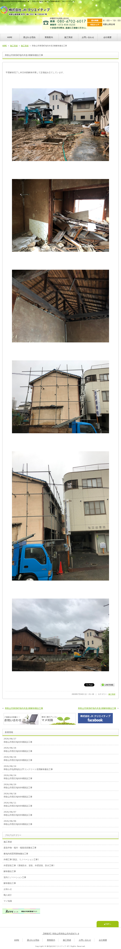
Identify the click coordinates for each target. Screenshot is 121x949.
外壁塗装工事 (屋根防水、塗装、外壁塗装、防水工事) (29, 865)
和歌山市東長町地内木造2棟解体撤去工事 (24, 708)
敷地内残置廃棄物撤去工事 (16, 853)
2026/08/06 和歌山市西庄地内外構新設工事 (18, 822)
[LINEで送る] (108, 684)
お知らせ (8, 889)
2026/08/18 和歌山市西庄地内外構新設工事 (18, 795)
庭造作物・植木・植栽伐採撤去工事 (20, 847)
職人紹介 (8, 895)
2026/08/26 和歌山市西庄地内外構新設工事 (18, 749)
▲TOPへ (107, 924)
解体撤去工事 (10, 871)
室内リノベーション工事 (15, 877)
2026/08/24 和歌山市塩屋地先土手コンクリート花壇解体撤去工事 (28, 767)
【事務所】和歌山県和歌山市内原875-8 (60, 933)
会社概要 (107, 37)
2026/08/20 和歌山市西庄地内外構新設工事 (18, 786)
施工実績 (68, 37)
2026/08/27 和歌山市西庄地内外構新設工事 (18, 740)
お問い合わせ (88, 37)
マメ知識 (8, 901)
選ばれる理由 (29, 37)
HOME (9, 37)
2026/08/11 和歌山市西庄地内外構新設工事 (18, 804)
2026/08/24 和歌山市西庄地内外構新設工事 (18, 777)
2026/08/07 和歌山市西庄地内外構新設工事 (18, 813)
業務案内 (49, 37)
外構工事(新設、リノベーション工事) (21, 859)
